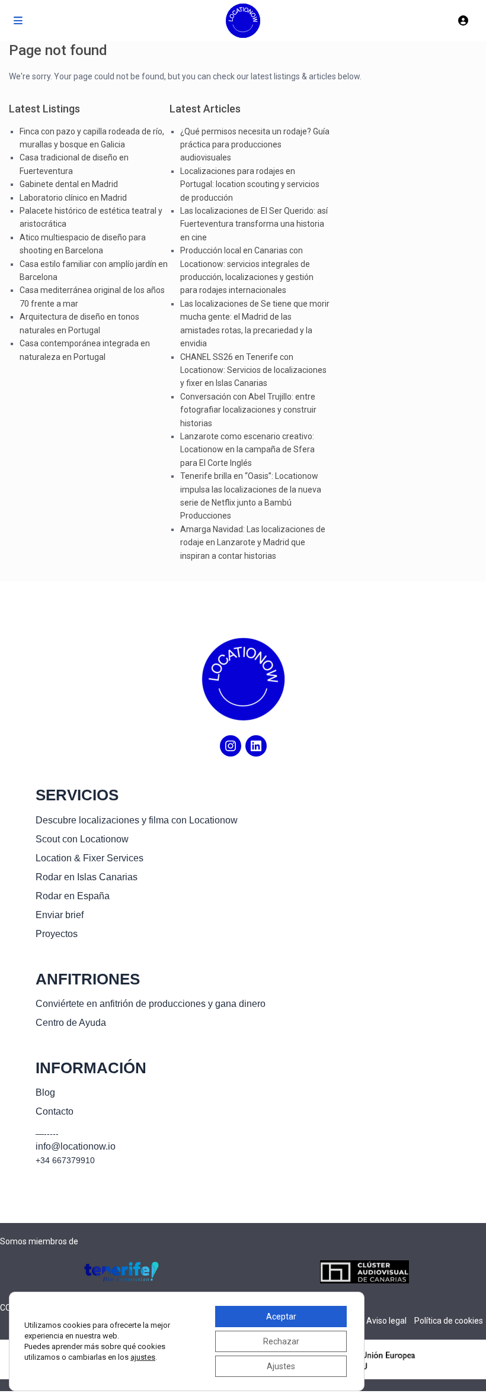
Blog (45, 1092)
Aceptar (281, 1316)
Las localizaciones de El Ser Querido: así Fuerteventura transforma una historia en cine (254, 224)
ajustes (142, 1357)
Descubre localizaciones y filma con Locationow (137, 820)
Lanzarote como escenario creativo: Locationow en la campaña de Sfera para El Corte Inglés (247, 450)
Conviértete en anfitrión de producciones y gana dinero (151, 1004)
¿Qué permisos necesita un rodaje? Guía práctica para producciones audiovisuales (255, 145)
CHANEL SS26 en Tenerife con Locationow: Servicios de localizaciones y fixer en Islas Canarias (253, 370)
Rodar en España (73, 896)
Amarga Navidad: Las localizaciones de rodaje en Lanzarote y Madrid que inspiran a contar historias (252, 542)
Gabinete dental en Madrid (69, 184)
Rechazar (281, 1341)
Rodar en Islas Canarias (87, 877)
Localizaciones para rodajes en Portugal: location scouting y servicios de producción (249, 184)
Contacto (54, 1111)
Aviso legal (386, 1320)
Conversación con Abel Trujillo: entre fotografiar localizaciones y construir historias (248, 410)
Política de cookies (448, 1320)
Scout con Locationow (82, 839)
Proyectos (57, 934)
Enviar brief (60, 915)
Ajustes (281, 1366)
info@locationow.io (76, 1146)
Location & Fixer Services (89, 858)
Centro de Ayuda (71, 1023)
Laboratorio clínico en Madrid (73, 197)
